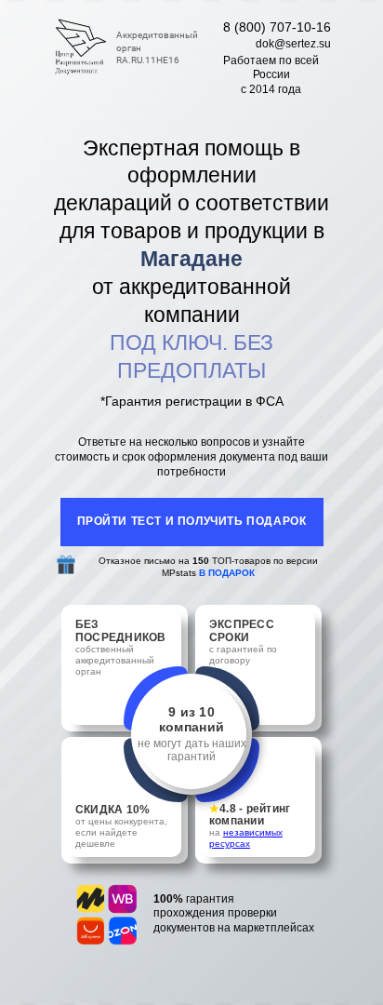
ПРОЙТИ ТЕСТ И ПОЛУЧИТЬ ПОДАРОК (192, 521)
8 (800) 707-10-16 (277, 27)
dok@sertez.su (293, 43)
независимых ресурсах (246, 838)
